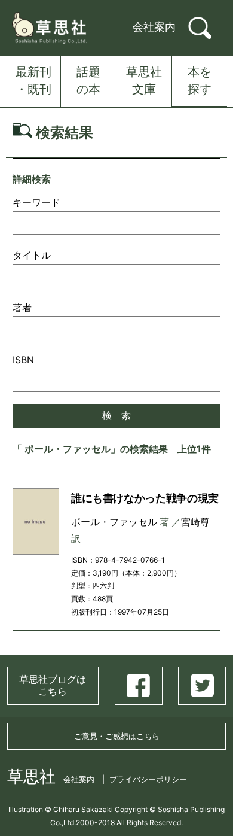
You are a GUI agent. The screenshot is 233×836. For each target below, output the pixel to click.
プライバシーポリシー (148, 779)
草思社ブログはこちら (52, 685)
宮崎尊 (195, 522)
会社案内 (154, 26)
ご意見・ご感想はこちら (117, 736)
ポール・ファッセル (114, 522)
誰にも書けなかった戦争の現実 (145, 497)
